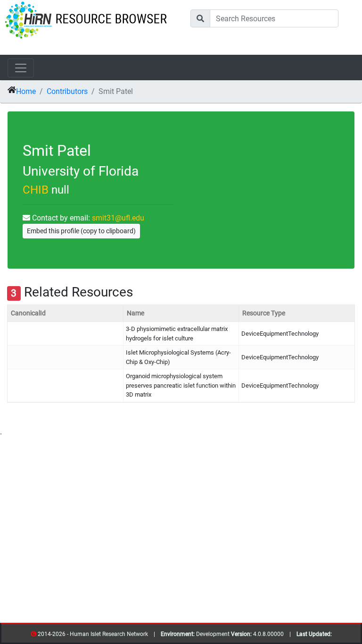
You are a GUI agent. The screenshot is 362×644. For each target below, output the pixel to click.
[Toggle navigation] (21, 68)
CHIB (36, 189)
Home (26, 91)
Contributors (67, 91)
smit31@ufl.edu (118, 217)
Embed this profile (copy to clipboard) (81, 231)
